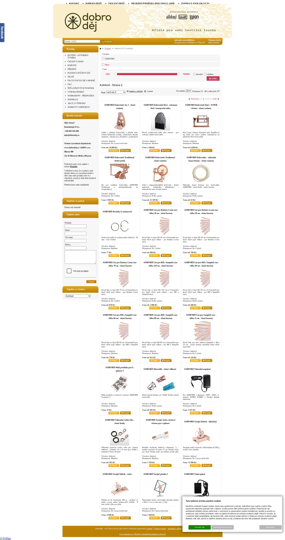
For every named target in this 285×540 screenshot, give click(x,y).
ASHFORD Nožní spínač (194, 474)
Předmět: (68, 223)
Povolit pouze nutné (223, 527)
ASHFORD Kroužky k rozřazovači (117, 211)
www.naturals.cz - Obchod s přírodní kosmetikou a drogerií (142, 534)
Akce (107, 65)
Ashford (109, 59)
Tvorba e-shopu (160, 528)
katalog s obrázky (136, 91)
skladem (210, 74)
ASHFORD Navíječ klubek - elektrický (200, 421)
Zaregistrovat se (180, 42)
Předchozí (195, 99)
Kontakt (73, 166)
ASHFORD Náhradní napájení (197, 369)
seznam (150, 91)
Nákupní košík (214, 40)
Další (215, 99)
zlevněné (199, 74)
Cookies (149, 528)
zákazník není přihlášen (184, 40)
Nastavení (270, 527)
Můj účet (201, 42)
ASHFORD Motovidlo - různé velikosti (159, 369)
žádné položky (213, 42)
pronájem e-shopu (175, 528)
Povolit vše (200, 527)
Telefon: (68, 245)
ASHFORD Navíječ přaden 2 (155, 474)
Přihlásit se (192, 42)
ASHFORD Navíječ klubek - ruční (117, 474)
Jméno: (67, 230)
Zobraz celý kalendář (72, 207)
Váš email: (69, 237)
